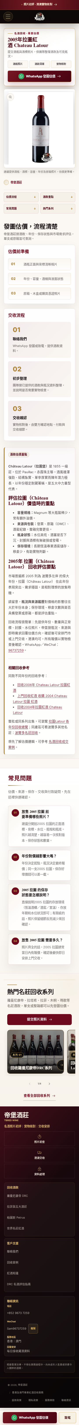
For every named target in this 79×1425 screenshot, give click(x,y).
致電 (68, 1417)
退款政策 (17, 1400)
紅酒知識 (12, 1273)
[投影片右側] (49, 1084)
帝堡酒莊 (23, 1384)
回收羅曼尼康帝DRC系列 (31, 1067)
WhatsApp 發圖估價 (40, 76)
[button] (8, 16)
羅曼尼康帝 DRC (17, 1195)
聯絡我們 (12, 1251)
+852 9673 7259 (18, 1313)
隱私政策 (33, 1400)
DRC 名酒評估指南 (19, 1284)
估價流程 (11, 197)
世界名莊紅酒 (15, 1228)
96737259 (16, 650)
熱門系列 (48, 208)
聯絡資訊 (66, 1400)
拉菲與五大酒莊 (17, 1206)
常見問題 (11, 208)
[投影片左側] (29, 1084)
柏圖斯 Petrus (16, 1217)
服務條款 (50, 1400)
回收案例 (12, 1262)
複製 (33, 1328)
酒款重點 (48, 197)
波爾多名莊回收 (26, 733)
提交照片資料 (37, 1019)
